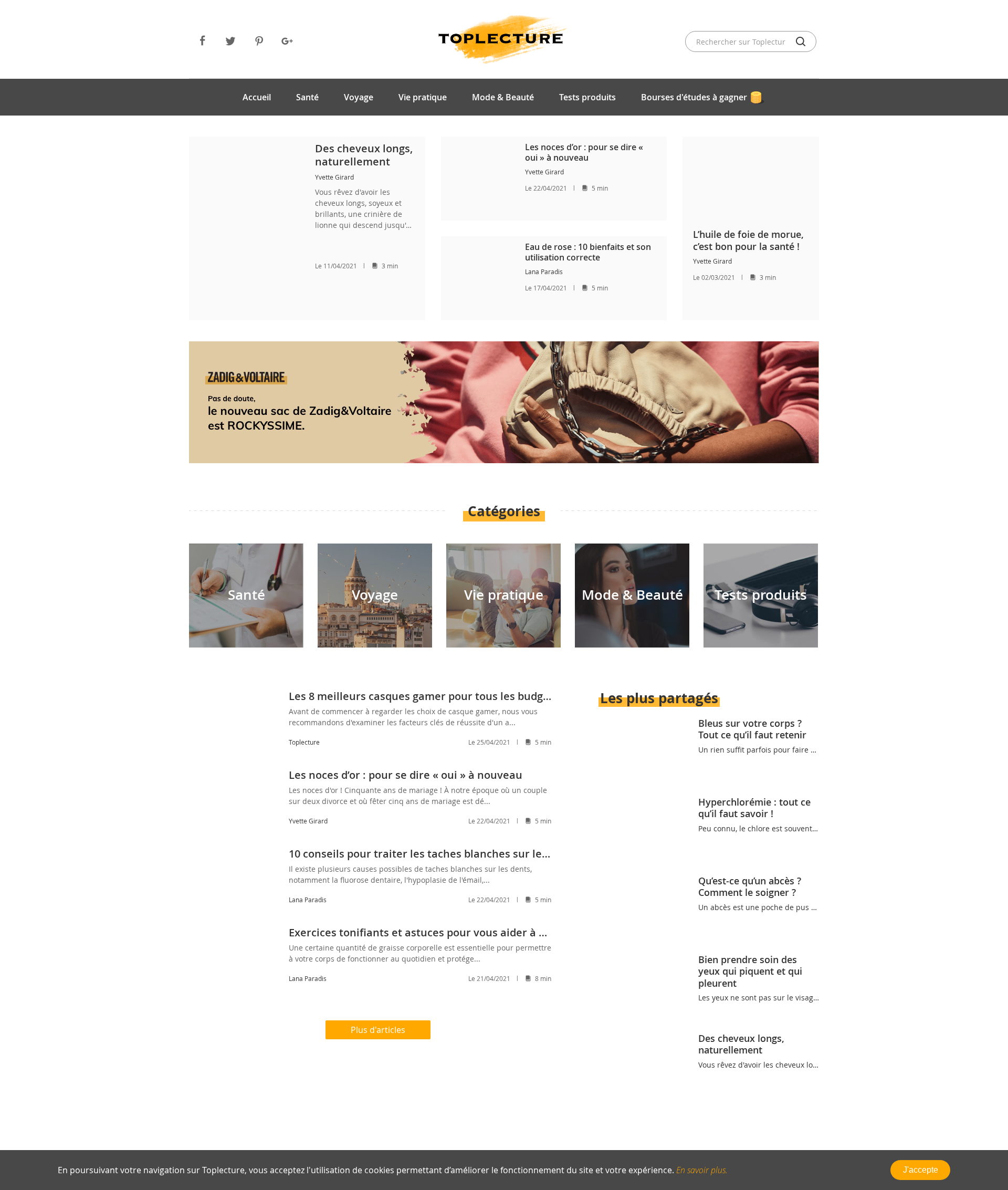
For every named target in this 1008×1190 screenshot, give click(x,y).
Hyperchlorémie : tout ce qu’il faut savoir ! (754, 808)
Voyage (358, 97)
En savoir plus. (702, 1170)
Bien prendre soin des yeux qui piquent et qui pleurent (750, 971)
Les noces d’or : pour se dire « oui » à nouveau (584, 152)
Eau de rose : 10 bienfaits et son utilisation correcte (588, 252)
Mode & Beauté (503, 97)
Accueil (257, 97)
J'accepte (920, 1169)
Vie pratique (422, 97)
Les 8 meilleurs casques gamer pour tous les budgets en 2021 (420, 696)
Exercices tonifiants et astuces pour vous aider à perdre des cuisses (420, 932)
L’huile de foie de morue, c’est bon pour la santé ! (748, 240)
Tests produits (587, 97)
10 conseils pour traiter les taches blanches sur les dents (420, 853)
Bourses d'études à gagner (694, 97)
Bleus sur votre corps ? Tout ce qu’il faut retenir (752, 729)
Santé (307, 97)
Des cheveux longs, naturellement (364, 155)
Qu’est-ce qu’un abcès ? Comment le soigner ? (749, 887)
